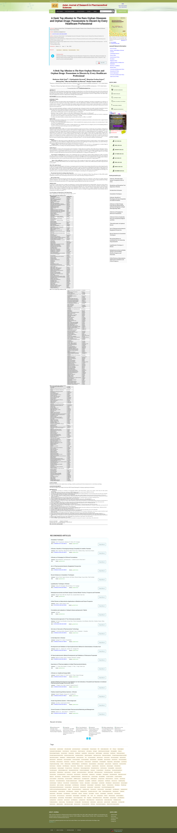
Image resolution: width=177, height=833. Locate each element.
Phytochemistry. (80, 765)
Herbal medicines (110, 784)
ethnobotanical (108, 782)
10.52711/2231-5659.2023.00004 (59, 605)
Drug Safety (89, 797)
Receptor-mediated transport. (71, 780)
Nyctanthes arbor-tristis (92, 791)
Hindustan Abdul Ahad (59, 28)
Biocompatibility (114, 751)
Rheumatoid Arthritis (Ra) (73, 770)
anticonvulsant (67, 799)
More (88, 11)
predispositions (101, 780)
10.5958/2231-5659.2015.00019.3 (60, 552)
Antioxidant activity (99, 799)
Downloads (113, 819)
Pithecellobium (106, 797)
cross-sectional (53, 795)
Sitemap (79, 830)
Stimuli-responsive (81, 751)
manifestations (110, 793)
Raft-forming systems (98, 772)
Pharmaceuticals (60, 761)
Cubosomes (93, 770)
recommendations (68, 787)
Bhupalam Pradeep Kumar (81, 28)
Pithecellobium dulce (90, 799)
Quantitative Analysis (79, 755)
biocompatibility (102, 776)
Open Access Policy (114, 76)
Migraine (103, 784)
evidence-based (88, 761)
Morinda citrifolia (122, 763)
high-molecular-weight (68, 804)
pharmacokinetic (93, 759)
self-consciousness (60, 795)
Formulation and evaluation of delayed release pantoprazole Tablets (69, 610)
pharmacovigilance (119, 795)
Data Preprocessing (97, 755)
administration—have (86, 776)
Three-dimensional (69, 801)
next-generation (101, 778)
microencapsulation (91, 757)
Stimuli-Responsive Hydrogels (103, 751)
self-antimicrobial (68, 748)
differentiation (59, 793)
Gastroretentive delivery (81, 772)
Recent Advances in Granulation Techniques (62, 575)
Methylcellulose (60, 772)
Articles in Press (114, 818)
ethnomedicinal (117, 765)
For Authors (80, 11)
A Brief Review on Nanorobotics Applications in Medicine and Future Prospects (72, 601)
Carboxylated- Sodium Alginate (55, 751)
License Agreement (114, 72)
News (95, 11)
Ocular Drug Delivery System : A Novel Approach (63, 700)
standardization (98, 784)
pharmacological (117, 761)
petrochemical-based (76, 748)
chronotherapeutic (53, 770)
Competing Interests (114, 53)
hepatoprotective (124, 789)
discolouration (74, 793)
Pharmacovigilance (68, 797)
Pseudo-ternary (70, 774)
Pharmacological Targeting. (55, 753)
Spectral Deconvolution (54, 757)
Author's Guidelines (118, 89)
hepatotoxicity (115, 763)
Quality (69, 789)
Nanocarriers (52, 780)
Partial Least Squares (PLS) (69, 755)
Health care (60, 782)
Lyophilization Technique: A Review (60, 583)
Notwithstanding (122, 780)
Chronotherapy (107, 770)
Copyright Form (117, 97)
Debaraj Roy (89, 28)
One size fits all (66, 782)
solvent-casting (62, 801)
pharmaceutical (100, 757)
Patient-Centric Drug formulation (113, 804)
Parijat (100, 791)
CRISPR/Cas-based (77, 778)
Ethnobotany (117, 784)
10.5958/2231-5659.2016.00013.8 (60, 713)
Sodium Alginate (120, 748)
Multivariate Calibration (106, 755)
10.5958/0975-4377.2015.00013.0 (60, 543)
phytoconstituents (116, 782)
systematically (101, 782)
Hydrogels (95, 751)
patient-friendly (107, 801)
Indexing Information (118, 109)
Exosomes (116, 778)
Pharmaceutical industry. (76, 789)
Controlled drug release (108, 772)
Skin (88, 795)
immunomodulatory (92, 763)
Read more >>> (124, 40)
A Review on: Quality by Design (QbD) (60, 673)
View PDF (102, 62)
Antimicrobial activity (104, 748)
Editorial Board (69, 11)
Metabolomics (62, 757)
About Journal (53, 1)
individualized (81, 780)
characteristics (114, 759)
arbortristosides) (101, 789)
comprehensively (95, 765)
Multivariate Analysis (121, 753)
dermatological (105, 774)
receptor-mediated (109, 776)
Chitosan (114, 748)
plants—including (60, 784)
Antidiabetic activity (117, 799)
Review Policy (113, 67)
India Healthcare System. (97, 797)
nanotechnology (94, 776)
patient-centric (100, 801)
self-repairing (88, 751)
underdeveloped (53, 782)
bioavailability (100, 759)
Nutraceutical (73, 765)
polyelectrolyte (60, 748)
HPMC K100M (90, 772)
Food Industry (66, 761)
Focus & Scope (113, 48)
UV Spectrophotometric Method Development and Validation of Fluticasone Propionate (74, 655)
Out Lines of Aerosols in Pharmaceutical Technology (65, 629)
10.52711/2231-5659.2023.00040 (59, 623)
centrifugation (98, 774)
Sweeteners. (73, 761)
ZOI (110, 748)
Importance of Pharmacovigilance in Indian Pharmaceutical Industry (68, 664)
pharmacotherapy (61, 791)
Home (51, 11)
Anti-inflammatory (66, 765)
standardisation (95, 761)
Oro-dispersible (78, 801)
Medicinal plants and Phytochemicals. (56, 787)
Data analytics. (87, 782)
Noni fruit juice (52, 765)
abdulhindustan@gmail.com (59, 31)
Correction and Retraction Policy (117, 69)
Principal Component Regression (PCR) (119, 755)
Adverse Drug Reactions (78, 797)
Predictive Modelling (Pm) (84, 770)
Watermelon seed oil (122, 774)
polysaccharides (108, 763)
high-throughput (99, 753)
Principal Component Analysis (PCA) (56, 755)
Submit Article (122, 11)
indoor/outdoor (69, 795)
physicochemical (107, 759)
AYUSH (62, 763)
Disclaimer (112, 58)
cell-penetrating (61, 778)
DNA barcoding (67, 763)
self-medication (117, 793)
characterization (53, 748)
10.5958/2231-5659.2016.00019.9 (60, 659)
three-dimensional (85, 801)
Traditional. (122, 791)
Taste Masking (52, 761)
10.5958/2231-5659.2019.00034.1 (60, 632)
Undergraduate (100, 795)
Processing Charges (117, 105)
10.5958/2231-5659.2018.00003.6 (60, 686)
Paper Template (116, 93)
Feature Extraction (80, 757)
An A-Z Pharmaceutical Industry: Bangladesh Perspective (66, 566)
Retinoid (80, 793)
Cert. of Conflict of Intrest (119, 101)
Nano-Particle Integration (101, 804)
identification (77, 753)
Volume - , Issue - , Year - (63, 46)
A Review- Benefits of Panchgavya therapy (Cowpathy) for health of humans (71, 548)
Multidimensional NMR (71, 757)
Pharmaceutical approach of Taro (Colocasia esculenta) (65, 619)
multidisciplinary (94, 778)
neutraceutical (106, 757)
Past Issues (60, 11)
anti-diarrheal (60, 799)
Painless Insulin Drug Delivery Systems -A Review (64, 692)
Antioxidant (59, 765)
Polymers (120, 751)
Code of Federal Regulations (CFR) (108, 787)
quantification (84, 753)
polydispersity (92, 774)
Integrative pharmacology (54, 763)
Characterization (93, 748)
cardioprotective (53, 799)
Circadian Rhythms (99, 770)
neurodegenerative (85, 778)
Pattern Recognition (88, 755)
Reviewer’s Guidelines (115, 65)
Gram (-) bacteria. (73, 751)
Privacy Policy (113, 55)
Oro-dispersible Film (85, 804)
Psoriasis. (97, 793)
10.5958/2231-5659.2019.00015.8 (60, 704)
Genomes (81, 782)
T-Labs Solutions (118, 831)
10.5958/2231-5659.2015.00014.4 (60, 650)
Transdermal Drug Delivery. (117, 770)
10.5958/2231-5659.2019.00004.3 (60, 569)
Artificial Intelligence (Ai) (62, 770)
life (94, 795)
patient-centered (80, 761)
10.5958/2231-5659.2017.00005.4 (60, 641)
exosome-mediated (68, 778)
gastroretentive (53, 772)
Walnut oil (52, 776)
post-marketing (61, 797)
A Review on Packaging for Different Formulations (64, 557)
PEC (98, 748)
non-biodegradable (85, 748)
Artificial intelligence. (76, 763)
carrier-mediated (53, 778)
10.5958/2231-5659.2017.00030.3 (60, 676)
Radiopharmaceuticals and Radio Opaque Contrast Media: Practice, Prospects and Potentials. (75, 592)
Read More (101, 544)
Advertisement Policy (114, 57)
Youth (92, 795)
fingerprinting (109, 761)
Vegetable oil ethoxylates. (76, 776)
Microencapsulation (114, 757)
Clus (86, 757)
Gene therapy (122, 778)
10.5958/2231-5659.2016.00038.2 (60, 587)
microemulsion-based (61, 774)
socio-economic (88, 765)
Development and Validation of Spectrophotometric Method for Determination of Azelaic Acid (76, 646)
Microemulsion (58, 776)
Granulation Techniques (57, 539)
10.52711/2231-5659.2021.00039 (59, 33)
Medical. (105, 795)
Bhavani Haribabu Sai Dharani (99, 28)
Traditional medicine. (53, 801)
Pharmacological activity (107, 791)
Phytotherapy (123, 784)
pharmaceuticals (91, 753)
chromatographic (103, 761)
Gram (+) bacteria (66, 751)
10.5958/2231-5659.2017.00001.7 (60, 695)
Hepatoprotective (83, 791)
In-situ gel (74, 772)
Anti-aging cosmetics (66, 776)
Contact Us (61, 1)
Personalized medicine (60, 780)
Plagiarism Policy (113, 60)
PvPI (85, 797)
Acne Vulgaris (91, 793)
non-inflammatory (67, 793)
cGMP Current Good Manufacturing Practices (58, 789)
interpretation (71, 753)
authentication (106, 753)
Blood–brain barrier (109, 778)
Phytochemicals (116, 791)
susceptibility (87, 780)
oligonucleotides (60, 804)
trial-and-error (114, 780)
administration (59, 759)
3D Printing (93, 804)
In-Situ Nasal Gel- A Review (58, 638)
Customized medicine (74, 782)
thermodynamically (113, 774)
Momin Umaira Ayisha (54, 29)
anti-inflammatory (84, 763)
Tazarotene (85, 793)
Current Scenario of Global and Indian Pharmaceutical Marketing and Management (72, 709)
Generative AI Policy (114, 71)
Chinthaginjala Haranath (70, 28)
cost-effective (124, 761)
